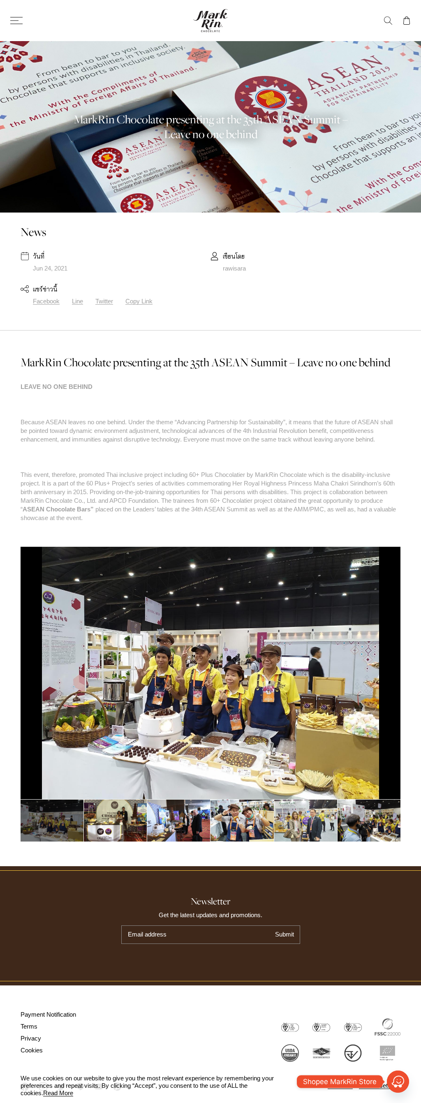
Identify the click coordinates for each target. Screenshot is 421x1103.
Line (77, 301)
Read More (58, 1093)
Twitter (104, 301)
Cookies (32, 1050)
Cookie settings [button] (379, 1085)
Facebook (46, 301)
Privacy (31, 1038)
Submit (284, 934)
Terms (29, 1026)
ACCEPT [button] (340, 1085)
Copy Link (139, 301)
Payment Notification (48, 1014)
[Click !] (398, 1082)
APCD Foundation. (135, 500)
